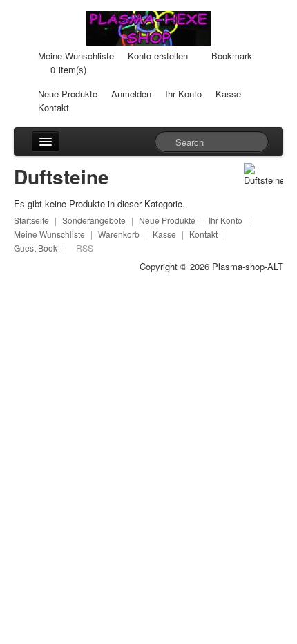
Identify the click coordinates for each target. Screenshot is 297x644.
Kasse (228, 93)
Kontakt (53, 107)
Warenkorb (119, 234)
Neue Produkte (67, 93)
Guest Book (35, 248)
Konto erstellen (158, 55)
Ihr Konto (183, 93)
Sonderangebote (94, 220)
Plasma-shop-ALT (247, 266)
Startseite (31, 220)
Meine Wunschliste (76, 55)
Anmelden (131, 93)
